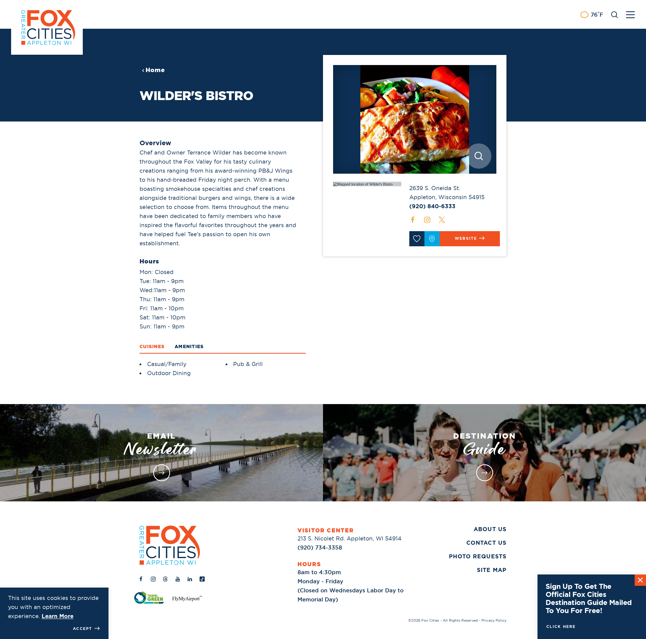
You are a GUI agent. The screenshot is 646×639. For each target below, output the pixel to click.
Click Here (561, 626)
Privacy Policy (493, 620)
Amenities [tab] (189, 346)
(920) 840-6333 (432, 206)
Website (466, 238)
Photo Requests (477, 556)
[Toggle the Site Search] (614, 14)
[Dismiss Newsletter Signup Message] (640, 580)
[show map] (432, 238)
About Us (490, 529)
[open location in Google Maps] (363, 183)
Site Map (491, 570)
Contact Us (486, 542)
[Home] (170, 545)
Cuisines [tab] (152, 346)
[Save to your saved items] (416, 238)
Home (155, 70)
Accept (82, 628)
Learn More (57, 616)
